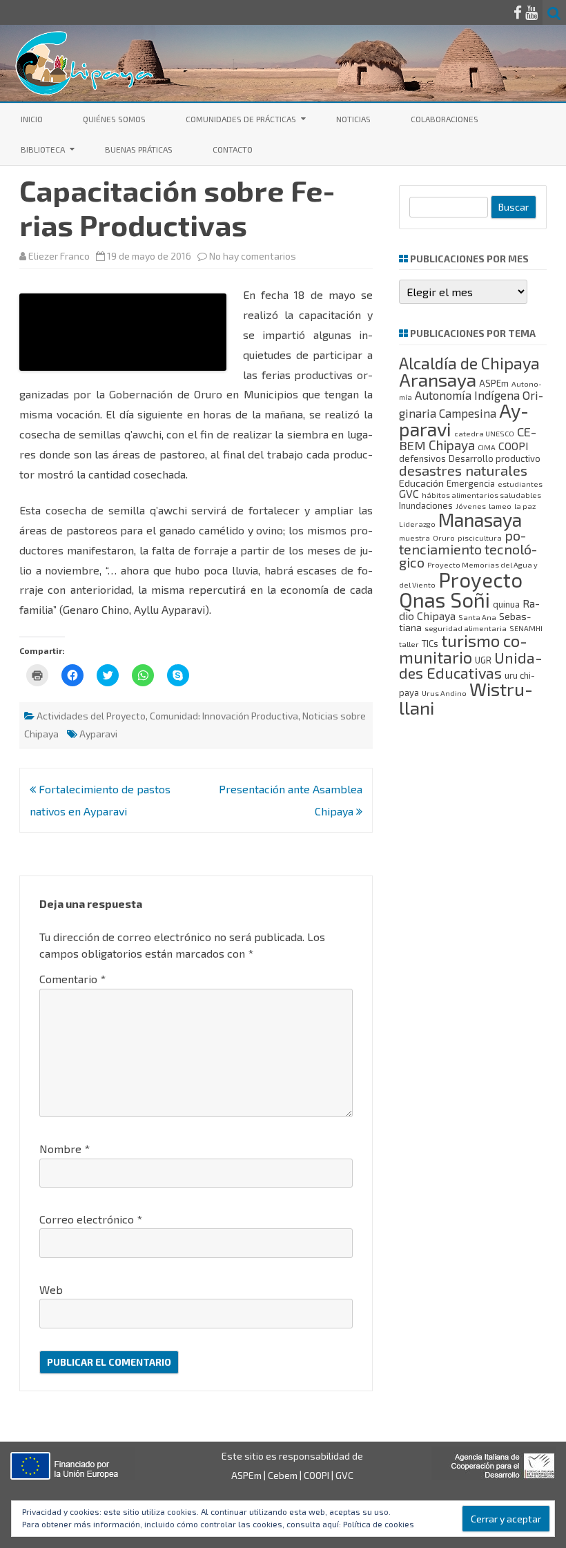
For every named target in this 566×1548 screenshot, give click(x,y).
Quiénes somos (114, 119)
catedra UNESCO (484, 433)
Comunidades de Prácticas (241, 119)
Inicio (32, 119)
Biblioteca (43, 149)
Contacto (233, 149)
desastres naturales (463, 470)
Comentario (72, 978)
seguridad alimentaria (465, 627)
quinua (506, 604)
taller (409, 643)
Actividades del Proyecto (91, 716)
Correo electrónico (90, 1219)
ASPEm (494, 383)
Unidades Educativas (471, 664)
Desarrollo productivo (494, 458)
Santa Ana (477, 616)
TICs (430, 643)
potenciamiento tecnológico (468, 548)
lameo (500, 505)
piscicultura (480, 537)
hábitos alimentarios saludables (481, 494)
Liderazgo (417, 523)
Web (51, 1289)
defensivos (422, 458)
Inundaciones (426, 505)
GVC (409, 493)
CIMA (487, 447)
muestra (414, 537)
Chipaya (452, 445)
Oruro (444, 537)
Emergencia (471, 483)
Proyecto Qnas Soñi (461, 590)
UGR (483, 660)
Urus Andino (444, 692)
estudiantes (520, 483)
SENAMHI (526, 627)
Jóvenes (471, 505)
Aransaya (437, 379)
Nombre (64, 1148)
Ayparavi (98, 733)
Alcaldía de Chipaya (469, 363)
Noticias (353, 119)
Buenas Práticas (139, 149)
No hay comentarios (252, 256)
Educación (421, 482)
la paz (525, 505)
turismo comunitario (463, 648)
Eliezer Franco (59, 256)
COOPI (513, 445)
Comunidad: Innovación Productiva (224, 716)
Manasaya (480, 519)
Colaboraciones (444, 119)
